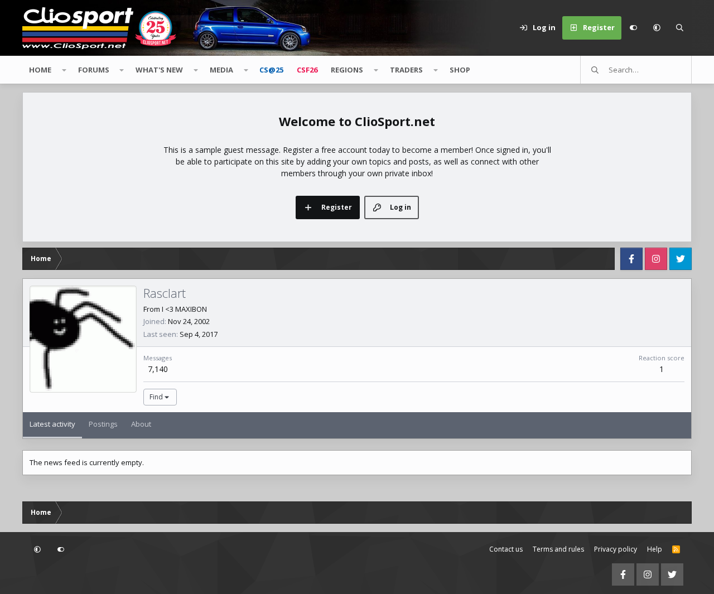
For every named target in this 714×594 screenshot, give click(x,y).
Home (40, 70)
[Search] (680, 28)
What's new (159, 70)
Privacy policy (615, 549)
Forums (93, 70)
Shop (460, 70)
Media (221, 70)
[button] (656, 28)
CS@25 (271, 70)
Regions (347, 70)
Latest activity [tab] (52, 424)
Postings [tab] (103, 424)
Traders (406, 70)
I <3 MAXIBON (184, 309)
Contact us (506, 549)
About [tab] (141, 424)
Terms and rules (558, 549)
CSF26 (307, 70)
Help (654, 549)
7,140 (158, 369)
